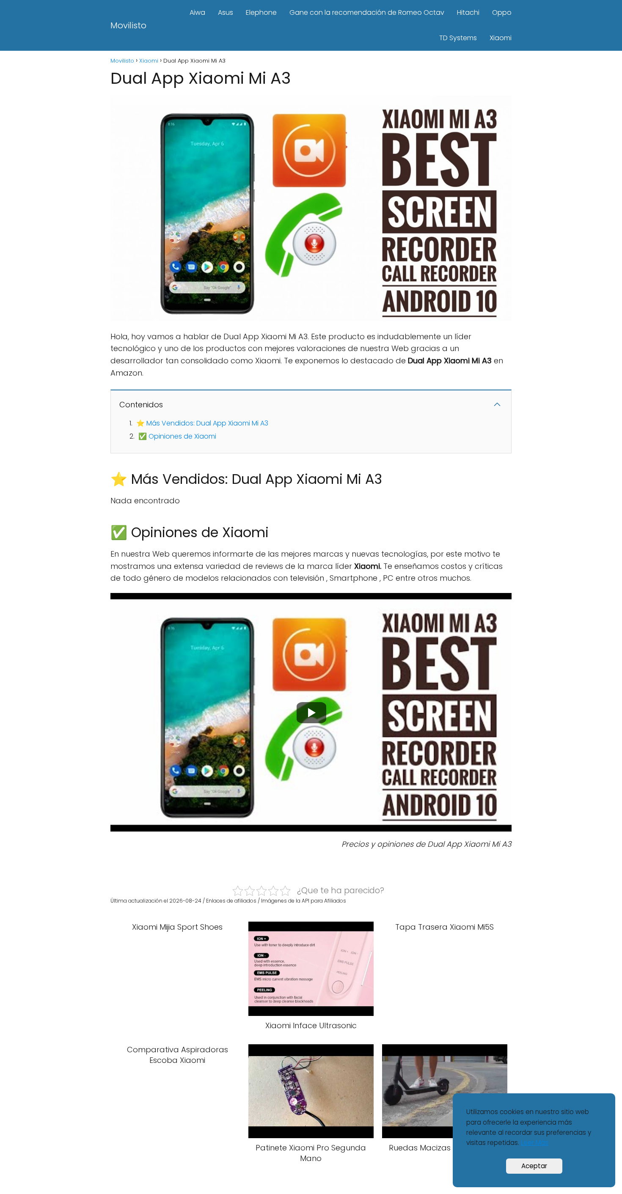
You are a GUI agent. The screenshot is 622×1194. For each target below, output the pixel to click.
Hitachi (468, 12)
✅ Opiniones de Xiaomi (177, 436)
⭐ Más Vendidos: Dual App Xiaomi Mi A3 (202, 423)
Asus (225, 12)
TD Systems (458, 38)
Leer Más (534, 1142)
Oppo (502, 12)
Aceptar (534, 1165)
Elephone (261, 12)
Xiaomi (501, 38)
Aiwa (197, 12)
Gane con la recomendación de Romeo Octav (366, 12)
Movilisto (128, 25)
